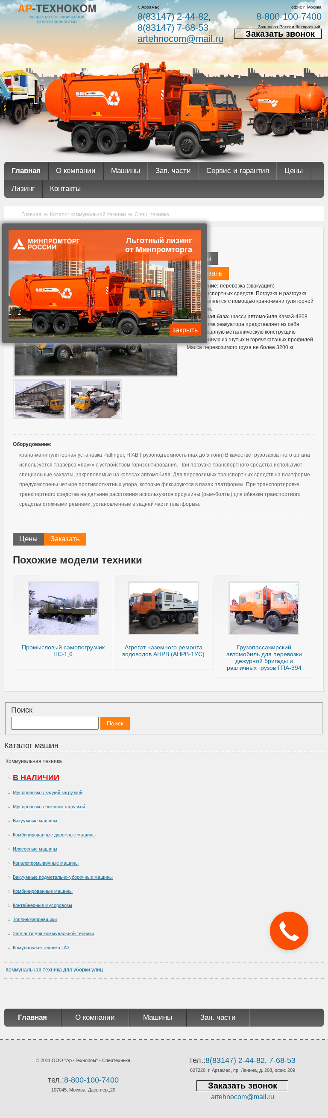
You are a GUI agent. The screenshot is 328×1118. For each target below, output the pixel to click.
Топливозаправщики (35, 919)
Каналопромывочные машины (46, 863)
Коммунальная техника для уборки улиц (54, 970)
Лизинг (23, 189)
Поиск (21, 710)
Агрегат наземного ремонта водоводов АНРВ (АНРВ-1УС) (163, 650)
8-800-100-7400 (289, 16)
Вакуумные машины (35, 820)
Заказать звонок (280, 33)
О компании (76, 171)
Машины (125, 171)
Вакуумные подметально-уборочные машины (63, 877)
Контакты (65, 189)
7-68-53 (282, 1060)
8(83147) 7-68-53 (173, 27)
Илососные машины (35, 848)
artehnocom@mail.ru (180, 38)
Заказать (208, 273)
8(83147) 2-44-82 (173, 16)
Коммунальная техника (34, 761)
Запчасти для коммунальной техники (53, 933)
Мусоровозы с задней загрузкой (47, 792)
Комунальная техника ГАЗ (41, 947)
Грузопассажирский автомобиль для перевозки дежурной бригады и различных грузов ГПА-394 (264, 657)
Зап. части (173, 171)
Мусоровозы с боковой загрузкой (49, 806)
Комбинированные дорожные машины (54, 834)
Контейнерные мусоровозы (42, 905)
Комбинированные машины (43, 891)
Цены (293, 171)
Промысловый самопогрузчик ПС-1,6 (63, 650)
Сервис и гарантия (237, 171)
